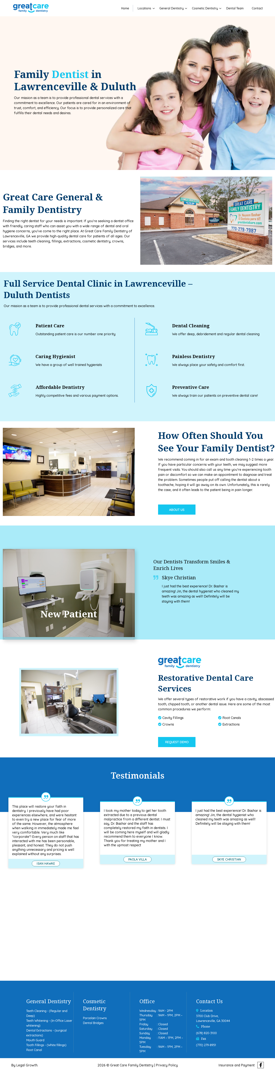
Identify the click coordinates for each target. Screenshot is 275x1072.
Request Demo (177, 742)
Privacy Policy (167, 1065)
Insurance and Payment (237, 1065)
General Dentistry (171, 8)
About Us (176, 510)
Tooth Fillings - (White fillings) (46, 1045)
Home (125, 8)
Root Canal (34, 1050)
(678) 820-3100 (206, 1033)
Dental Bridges (93, 1023)
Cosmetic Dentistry (205, 8)
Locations (144, 8)
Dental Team (235, 8)
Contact (257, 8)
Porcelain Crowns (95, 1018)
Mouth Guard (35, 1040)
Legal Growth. (27, 1065)
